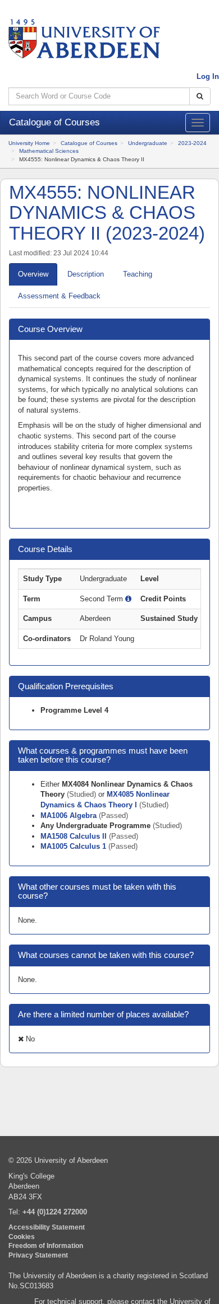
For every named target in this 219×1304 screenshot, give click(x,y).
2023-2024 (192, 143)
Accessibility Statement (46, 1227)
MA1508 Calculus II (74, 836)
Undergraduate (147, 143)
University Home (29, 143)
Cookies (21, 1236)
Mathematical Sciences (49, 151)
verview (33, 274)
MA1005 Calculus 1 (74, 846)
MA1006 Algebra (69, 815)
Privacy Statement (38, 1255)
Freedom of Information (45, 1245)
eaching (137, 274)
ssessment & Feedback (59, 296)
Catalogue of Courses (89, 143)
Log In (208, 76)
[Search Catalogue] (200, 96)
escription (85, 274)
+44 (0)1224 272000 (54, 1212)
